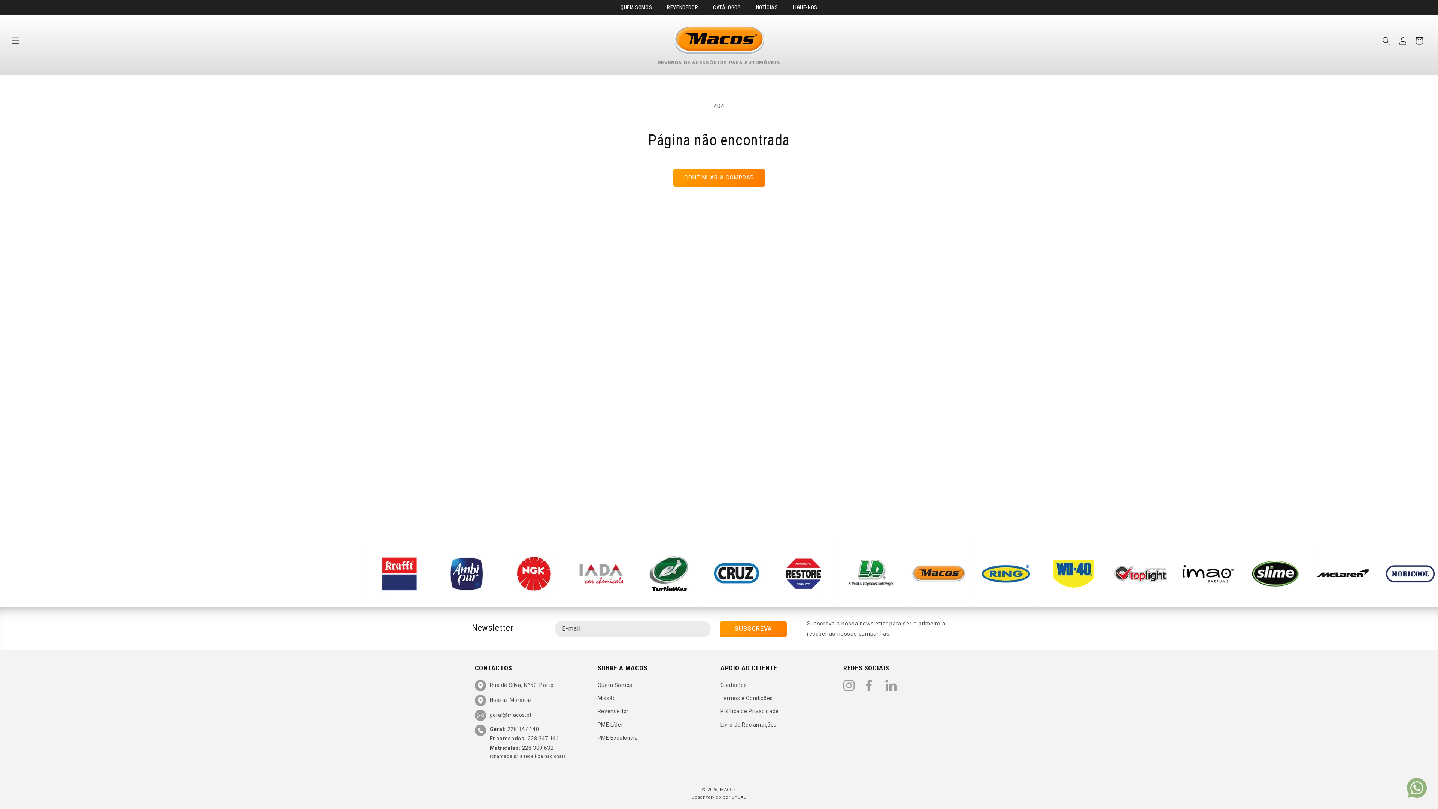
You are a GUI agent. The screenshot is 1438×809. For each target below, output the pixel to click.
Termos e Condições (746, 699)
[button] (15, 41)
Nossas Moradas (511, 700)
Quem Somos (636, 7)
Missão (607, 699)
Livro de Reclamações (748, 725)
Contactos (733, 685)
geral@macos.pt (511, 715)
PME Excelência (618, 738)
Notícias (767, 7)
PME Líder (610, 725)
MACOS (728, 789)
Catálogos (727, 7)
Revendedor (682, 7)
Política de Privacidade (749, 712)
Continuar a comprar (719, 177)
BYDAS (739, 797)
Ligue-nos (805, 7)
